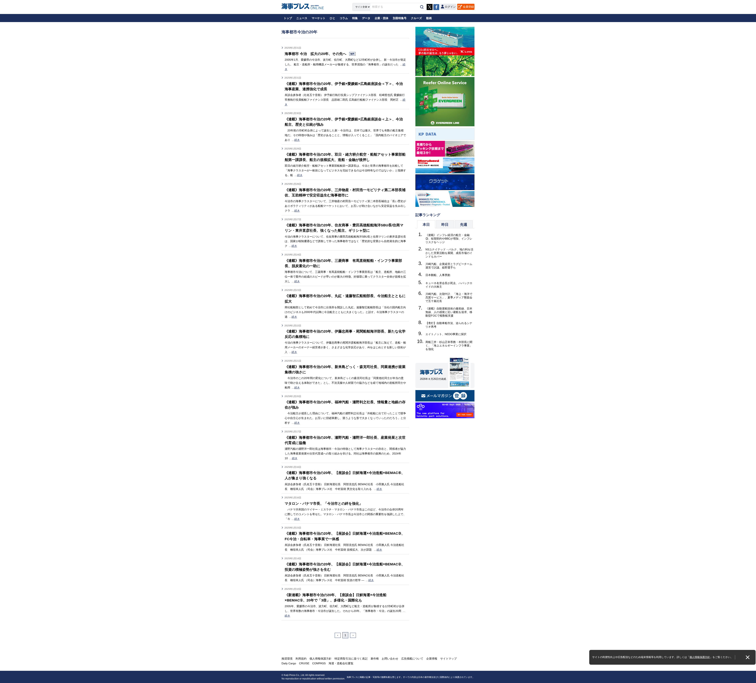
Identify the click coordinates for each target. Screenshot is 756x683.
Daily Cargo (289, 663)
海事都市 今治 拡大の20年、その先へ (320, 54)
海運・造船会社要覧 (341, 663)
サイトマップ (448, 658)
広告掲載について (412, 658)
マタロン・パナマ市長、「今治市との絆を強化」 (324, 504)
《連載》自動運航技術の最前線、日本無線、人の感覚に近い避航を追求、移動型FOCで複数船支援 (448, 312)
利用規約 (301, 658)
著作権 (375, 658)
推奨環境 (287, 658)
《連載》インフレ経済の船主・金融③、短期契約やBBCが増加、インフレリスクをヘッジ (448, 238)
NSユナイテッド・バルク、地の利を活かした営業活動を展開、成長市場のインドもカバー (449, 253)
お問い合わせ (390, 658)
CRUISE (304, 663)
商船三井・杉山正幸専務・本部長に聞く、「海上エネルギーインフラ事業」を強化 (448, 345)
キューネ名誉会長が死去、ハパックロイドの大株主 (448, 285)
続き (297, 139)
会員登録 (468, 6)
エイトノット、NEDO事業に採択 (445, 334)
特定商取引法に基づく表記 (351, 658)
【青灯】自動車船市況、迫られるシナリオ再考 (448, 325)
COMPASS (319, 663)
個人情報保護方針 (699, 657)
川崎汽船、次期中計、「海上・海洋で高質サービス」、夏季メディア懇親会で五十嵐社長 (448, 297)
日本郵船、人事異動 (437, 275)
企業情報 (431, 658)
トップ (288, 18)
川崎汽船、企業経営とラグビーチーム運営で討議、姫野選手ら (448, 265)
